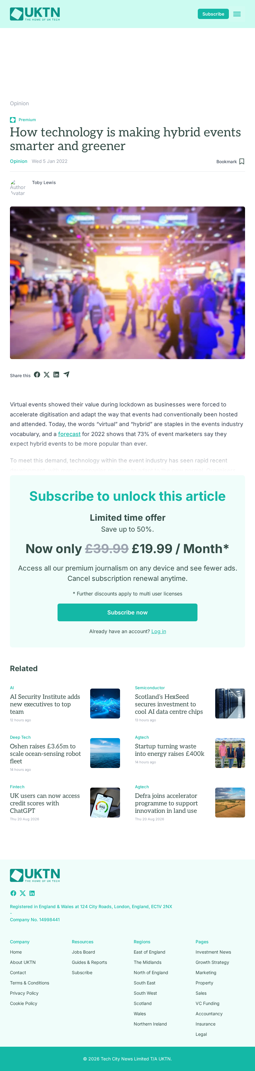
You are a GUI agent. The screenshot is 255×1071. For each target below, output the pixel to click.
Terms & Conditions (29, 982)
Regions (142, 941)
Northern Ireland (150, 1023)
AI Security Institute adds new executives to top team (45, 704)
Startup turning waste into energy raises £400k (170, 750)
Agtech (142, 737)
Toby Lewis (44, 182)
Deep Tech (20, 737)
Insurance (206, 1023)
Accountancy (209, 1013)
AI (12, 687)
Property (204, 982)
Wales (140, 1013)
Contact (18, 972)
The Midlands (147, 962)
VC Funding (208, 1003)
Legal (201, 1034)
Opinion (19, 103)
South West (145, 993)
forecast (69, 434)
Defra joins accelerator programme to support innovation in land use (166, 803)
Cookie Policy (23, 1003)
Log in (158, 631)
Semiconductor (150, 687)
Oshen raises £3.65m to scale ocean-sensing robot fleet (45, 754)
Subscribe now (127, 612)
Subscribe (213, 14)
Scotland (143, 1003)
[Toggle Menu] (237, 14)
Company (20, 941)
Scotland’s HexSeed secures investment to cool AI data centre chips (169, 704)
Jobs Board (83, 952)
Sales (201, 993)
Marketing (206, 972)
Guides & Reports (89, 962)
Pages (202, 941)
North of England (151, 972)
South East (144, 982)
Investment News (213, 952)
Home (16, 952)
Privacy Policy (24, 993)
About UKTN (23, 962)
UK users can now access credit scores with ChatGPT (45, 803)
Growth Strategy (212, 962)
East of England (149, 952)
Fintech (17, 786)
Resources (83, 941)
